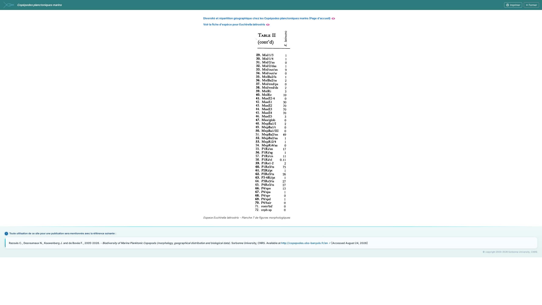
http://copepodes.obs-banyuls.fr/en (304, 243)
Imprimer (515, 5)
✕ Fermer (531, 5)
